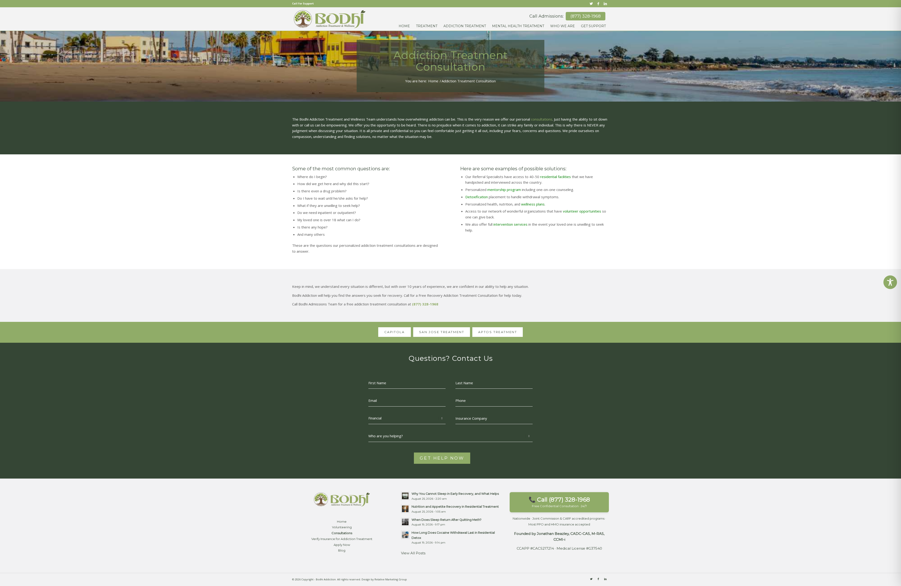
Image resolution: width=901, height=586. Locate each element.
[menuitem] (404, 22)
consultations (541, 119)
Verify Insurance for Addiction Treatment (341, 539)
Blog (341, 550)
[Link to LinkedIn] (605, 3)
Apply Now (342, 545)
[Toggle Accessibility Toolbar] (890, 282)
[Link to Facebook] (598, 3)
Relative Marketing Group (390, 579)
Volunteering (342, 527)
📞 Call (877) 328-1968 (559, 502)
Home (342, 521)
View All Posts (413, 553)
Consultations (342, 533)
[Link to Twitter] (591, 3)
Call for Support (303, 3)
